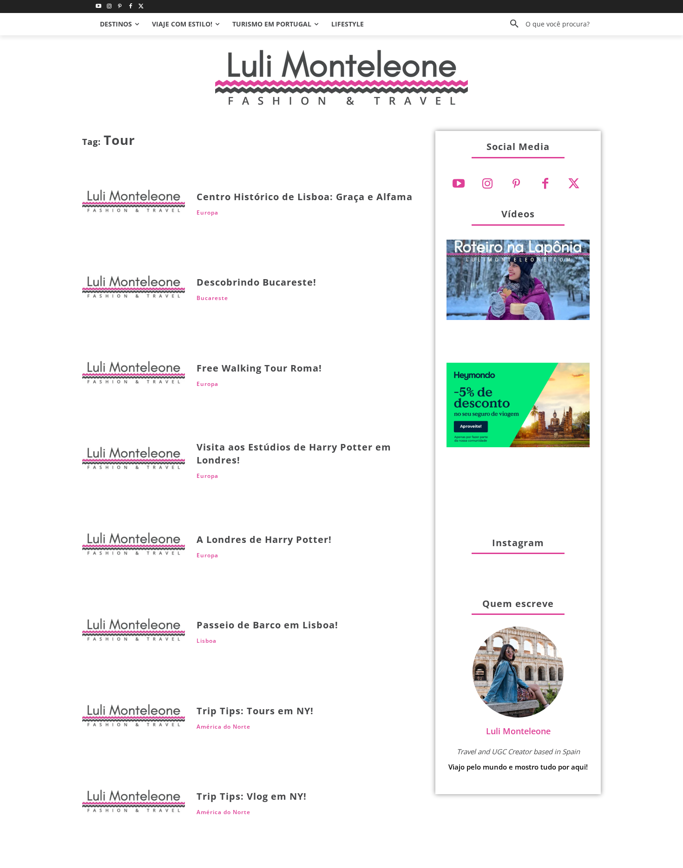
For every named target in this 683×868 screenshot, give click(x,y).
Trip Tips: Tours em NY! (255, 711)
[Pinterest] (120, 6)
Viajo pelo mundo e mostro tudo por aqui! (518, 766)
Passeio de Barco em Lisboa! (267, 625)
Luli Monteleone (518, 731)
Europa (207, 212)
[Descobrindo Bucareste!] (133, 290)
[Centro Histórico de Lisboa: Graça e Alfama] (133, 204)
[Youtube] (98, 6)
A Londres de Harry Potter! (264, 539)
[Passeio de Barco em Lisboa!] (133, 632)
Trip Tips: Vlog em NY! (252, 796)
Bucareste (212, 298)
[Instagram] (109, 6)
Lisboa (207, 641)
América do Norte (223, 727)
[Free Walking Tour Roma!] (133, 375)
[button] (546, 24)
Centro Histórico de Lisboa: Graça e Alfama (305, 196)
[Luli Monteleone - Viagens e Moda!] (341, 77)
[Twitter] (141, 6)
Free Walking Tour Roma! (259, 368)
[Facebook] (130, 6)
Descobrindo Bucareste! (256, 282)
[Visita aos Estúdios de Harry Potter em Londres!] (133, 461)
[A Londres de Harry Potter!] (133, 546)
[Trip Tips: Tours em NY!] (133, 718)
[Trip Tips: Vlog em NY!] (133, 804)
